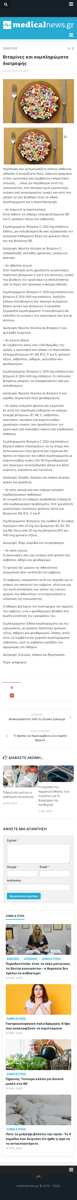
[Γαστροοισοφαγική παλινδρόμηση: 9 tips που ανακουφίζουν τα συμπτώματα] (38, 999)
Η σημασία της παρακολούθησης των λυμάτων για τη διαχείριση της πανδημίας (53, 795)
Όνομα (12, 866)
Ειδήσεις (10, 48)
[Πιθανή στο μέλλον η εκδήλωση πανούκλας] (20, 776)
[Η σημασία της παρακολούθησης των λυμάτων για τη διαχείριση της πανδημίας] (56, 773)
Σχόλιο (13, 840)
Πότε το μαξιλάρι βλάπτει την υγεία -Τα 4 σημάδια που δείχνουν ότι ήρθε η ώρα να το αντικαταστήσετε (38, 1138)
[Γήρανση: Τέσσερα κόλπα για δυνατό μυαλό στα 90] (38, 1054)
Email (44, 866)
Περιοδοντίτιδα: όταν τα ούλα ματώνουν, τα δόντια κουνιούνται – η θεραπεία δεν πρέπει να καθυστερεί (38, 968)
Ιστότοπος (14, 880)
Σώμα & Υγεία (51, 958)
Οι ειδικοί (30, 958)
